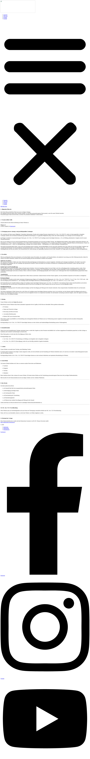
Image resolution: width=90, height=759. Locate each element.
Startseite (5, 14)
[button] (45, 109)
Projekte (5, 17)
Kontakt (5, 18)
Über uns (5, 16)
